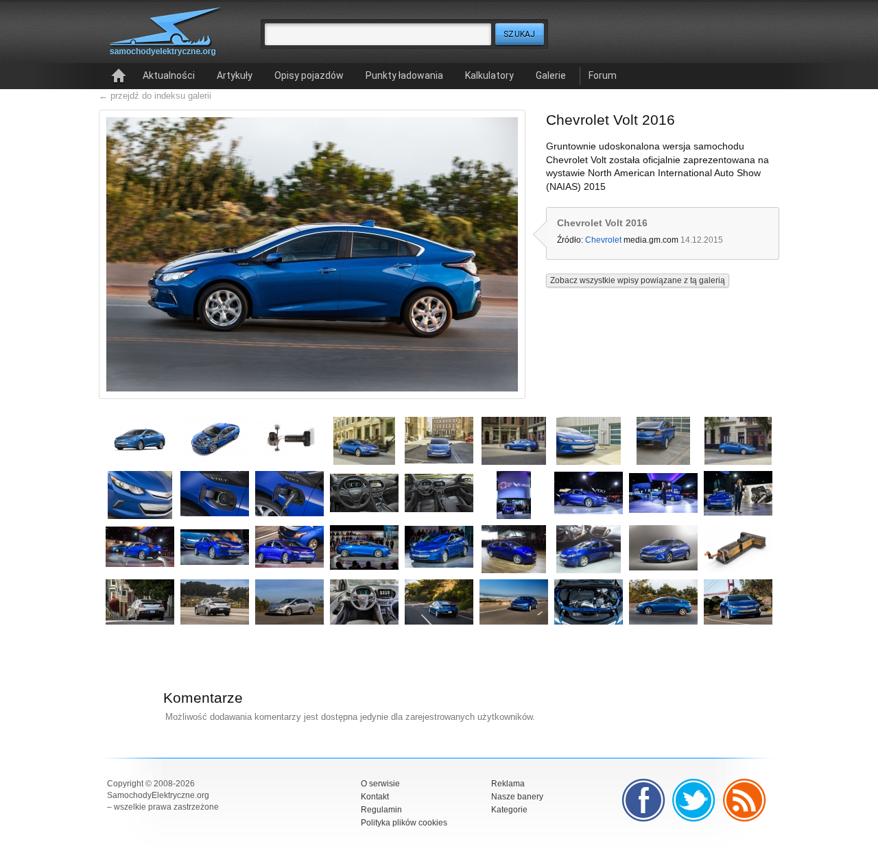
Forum (603, 75)
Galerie (551, 75)
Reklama (508, 783)
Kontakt (375, 796)
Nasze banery (517, 796)
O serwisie (380, 783)
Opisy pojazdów (309, 75)
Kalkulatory (489, 75)
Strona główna (118, 76)
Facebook (643, 800)
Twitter (694, 800)
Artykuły (234, 75)
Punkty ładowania (404, 75)
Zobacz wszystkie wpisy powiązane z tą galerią (637, 280)
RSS (745, 800)
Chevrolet (603, 240)
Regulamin (381, 809)
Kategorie (509, 809)
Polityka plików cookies (404, 823)
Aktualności (169, 75)
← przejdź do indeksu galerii (155, 95)
